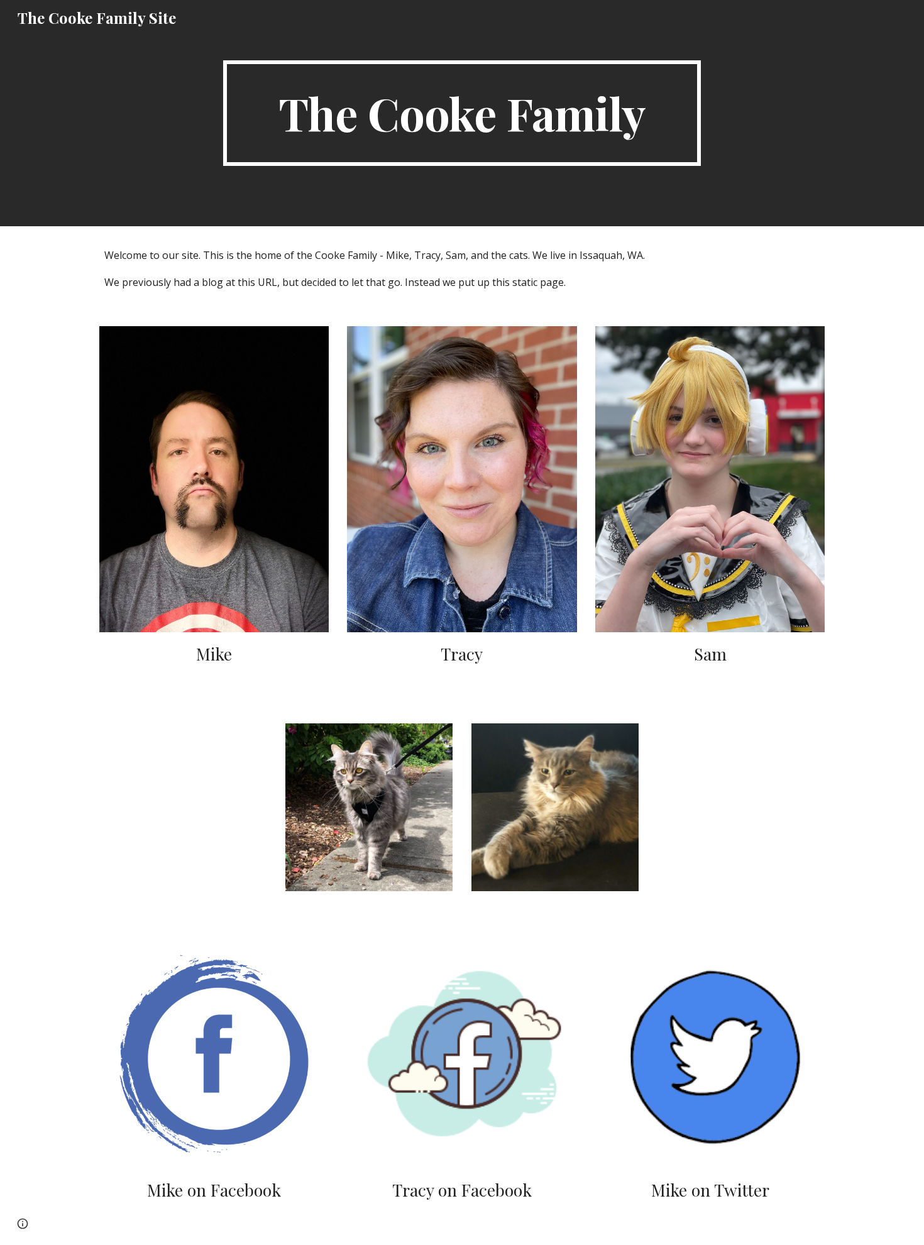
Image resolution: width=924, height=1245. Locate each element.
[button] (22, 1223)
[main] (462, 113)
